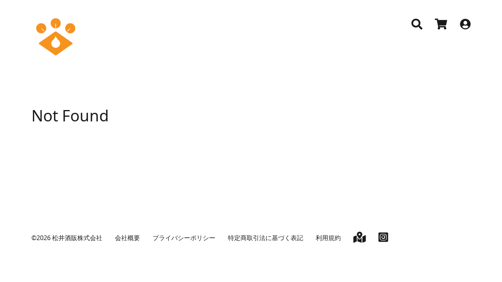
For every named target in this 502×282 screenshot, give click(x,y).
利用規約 (328, 237)
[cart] (441, 25)
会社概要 (127, 237)
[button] (416, 24)
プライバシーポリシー (184, 237)
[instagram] (383, 239)
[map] (359, 239)
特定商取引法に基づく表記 (265, 237)
